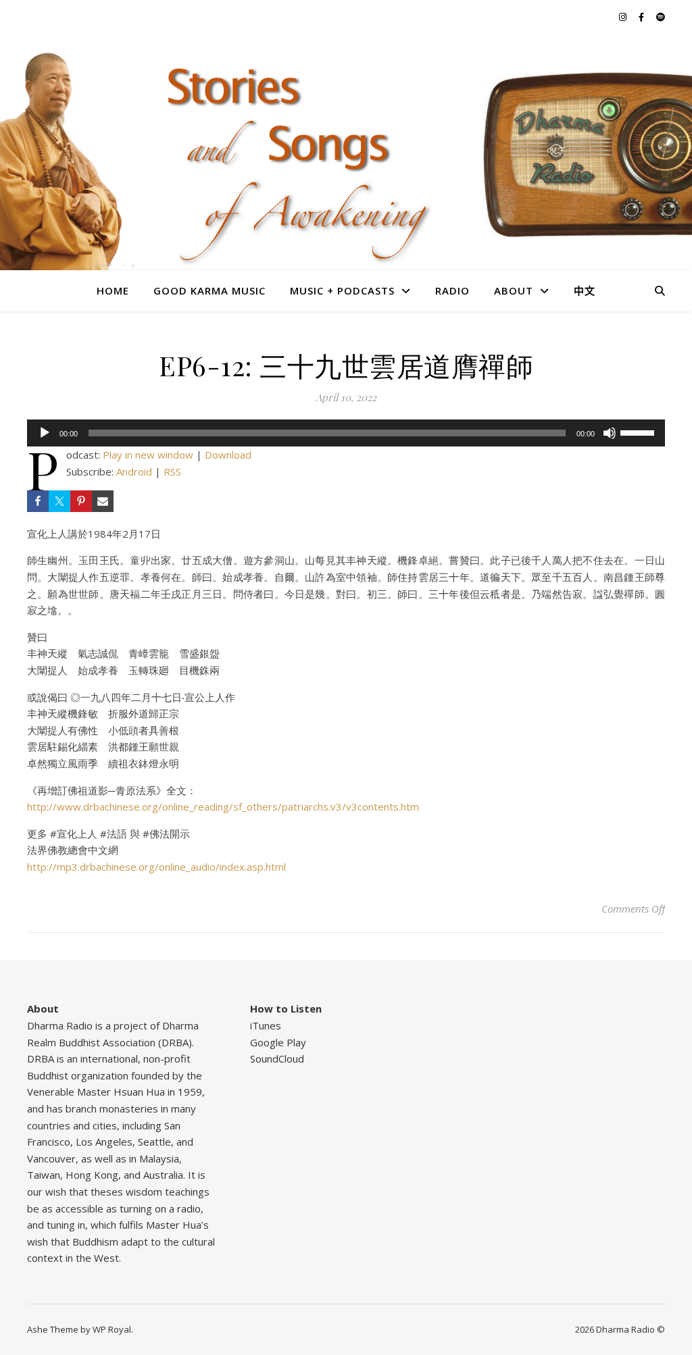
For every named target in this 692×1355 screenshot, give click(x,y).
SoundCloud (277, 1058)
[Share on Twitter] (59, 501)
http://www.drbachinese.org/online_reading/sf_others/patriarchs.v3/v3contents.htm (223, 806)
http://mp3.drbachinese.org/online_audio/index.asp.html (156, 866)
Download (228, 454)
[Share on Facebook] (38, 501)
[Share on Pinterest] (81, 501)
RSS (172, 471)
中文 (584, 290)
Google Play (278, 1042)
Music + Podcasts (342, 290)
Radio (452, 290)
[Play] (44, 433)
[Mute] (609, 433)
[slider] (639, 431)
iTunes (265, 1025)
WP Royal (112, 1329)
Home (113, 290)
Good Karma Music (209, 290)
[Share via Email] (103, 501)
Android (134, 471)
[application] (346, 432)
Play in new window (148, 454)
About (513, 290)
